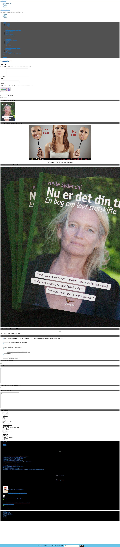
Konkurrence (5, 428)
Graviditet (7, 33)
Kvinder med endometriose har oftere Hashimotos (13, 460)
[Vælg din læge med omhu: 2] (5, 358)
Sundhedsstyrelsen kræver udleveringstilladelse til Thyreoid (18, 352)
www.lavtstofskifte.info (5, 10)
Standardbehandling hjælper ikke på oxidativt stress (13, 466)
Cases (4, 418)
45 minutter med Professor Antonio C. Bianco (12, 462)
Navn (1, 78)
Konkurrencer (5, 429)
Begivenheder (8, 39)
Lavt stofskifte (8, 49)
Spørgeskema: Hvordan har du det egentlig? (11, 459)
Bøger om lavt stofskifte (7, 52)
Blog (4, 417)
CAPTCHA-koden (9, 95)
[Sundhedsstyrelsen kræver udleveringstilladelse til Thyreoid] (4, 352)
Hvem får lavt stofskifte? (10, 46)
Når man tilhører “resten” (8, 467)
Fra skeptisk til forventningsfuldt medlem (11, 468)
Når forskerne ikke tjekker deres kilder (54, 338)
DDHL (4, 420)
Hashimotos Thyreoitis (10, 35)
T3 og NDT (8, 28)
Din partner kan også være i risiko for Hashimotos (13, 458)
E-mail (2, 81)
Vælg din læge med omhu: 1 (8, 353)
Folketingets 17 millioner (8, 421)
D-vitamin (8, 25)
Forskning (8, 32)
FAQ (7, 51)
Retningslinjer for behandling (11, 40)
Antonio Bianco (6, 413)
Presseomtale (8, 41)
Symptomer (8, 24)
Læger (7, 43)
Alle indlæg (5, 412)
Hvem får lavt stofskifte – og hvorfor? (13, 48)
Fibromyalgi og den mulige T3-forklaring (11, 465)
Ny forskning (8, 36)
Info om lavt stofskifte (7, 45)
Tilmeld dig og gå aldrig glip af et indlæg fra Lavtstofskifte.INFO (50, 545)
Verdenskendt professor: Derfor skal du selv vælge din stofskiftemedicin (17, 461)
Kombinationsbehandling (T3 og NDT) (13, 30)
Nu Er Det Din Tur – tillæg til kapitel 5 (13, 53)
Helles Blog (8, 26)
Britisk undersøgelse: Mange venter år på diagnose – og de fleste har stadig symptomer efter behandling (23, 469)
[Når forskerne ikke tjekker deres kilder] (25, 338)
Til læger (4, 5)
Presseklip (5, 4)
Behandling (5, 416)
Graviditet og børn (9, 31)
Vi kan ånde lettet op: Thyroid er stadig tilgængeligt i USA (14, 457)
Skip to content (3, 1)
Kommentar (3, 76)
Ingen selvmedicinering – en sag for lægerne (13, 347)
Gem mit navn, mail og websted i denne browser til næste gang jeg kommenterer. (18, 85)
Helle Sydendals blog (7, 3)
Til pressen (5, 6)
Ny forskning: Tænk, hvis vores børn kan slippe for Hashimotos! (15, 456)
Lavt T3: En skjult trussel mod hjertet (10, 464)
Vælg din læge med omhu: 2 (13, 358)
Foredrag (7, 42)
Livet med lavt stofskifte (10, 37)
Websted (2, 83)
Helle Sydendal (6, 426)
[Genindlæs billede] (4, 91)
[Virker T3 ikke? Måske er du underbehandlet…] (5, 342)
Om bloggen (5, 434)
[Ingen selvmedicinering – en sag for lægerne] (4, 347)
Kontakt (4, 7)
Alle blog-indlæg (6, 23)
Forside (4, 22)
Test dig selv (8, 50)
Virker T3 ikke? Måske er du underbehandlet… (17, 342)
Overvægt (7, 27)
